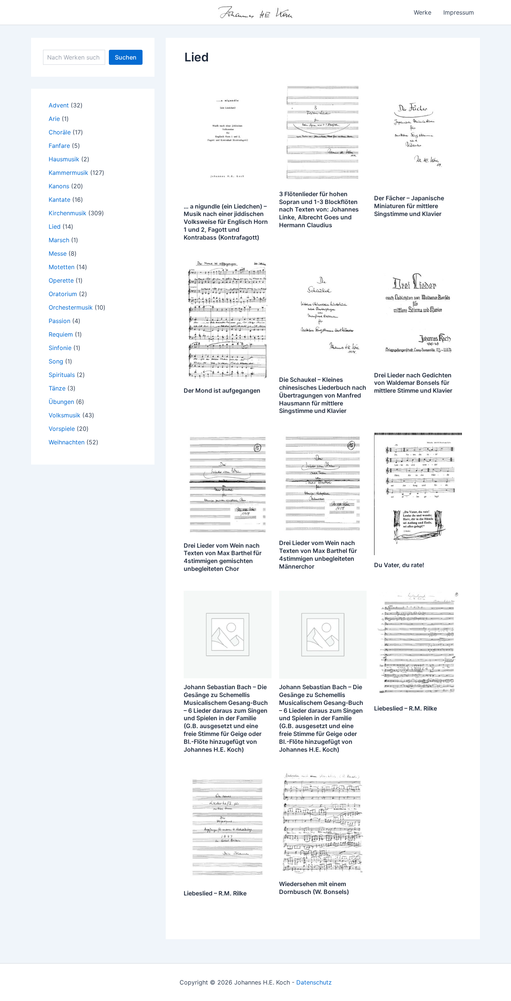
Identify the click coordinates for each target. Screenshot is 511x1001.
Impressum (458, 12)
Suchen (126, 57)
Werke (422, 12)
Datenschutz (314, 982)
